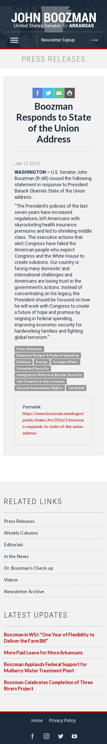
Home (37, 720)
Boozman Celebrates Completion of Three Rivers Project (48, 685)
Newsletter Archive (24, 591)
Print (69, 93)
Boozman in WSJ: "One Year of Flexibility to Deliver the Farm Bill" (49, 638)
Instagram (46, 736)
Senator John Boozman (53, 19)
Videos (11, 579)
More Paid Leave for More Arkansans (43, 652)
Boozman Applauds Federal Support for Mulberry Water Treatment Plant (45, 667)
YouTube (74, 736)
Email (59, 93)
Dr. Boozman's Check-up (28, 568)
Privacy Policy (62, 720)
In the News (16, 556)
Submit (94, 40)
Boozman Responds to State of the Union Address (53, 122)
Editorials (13, 544)
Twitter (48, 93)
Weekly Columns (21, 533)
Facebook (37, 93)
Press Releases (19, 521)
